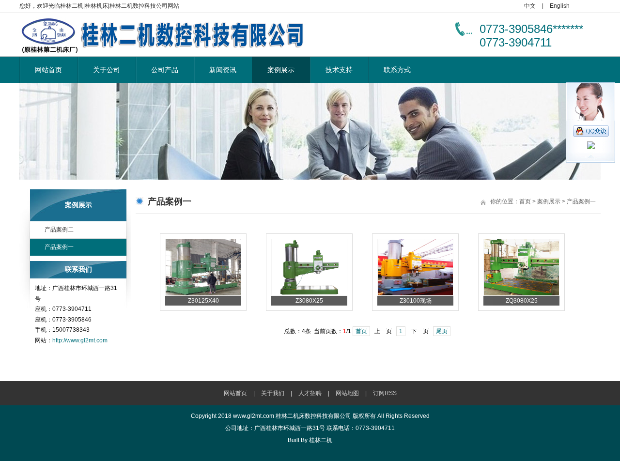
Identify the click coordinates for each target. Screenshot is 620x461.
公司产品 (164, 70)
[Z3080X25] (309, 294)
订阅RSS (385, 393)
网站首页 (48, 70)
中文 (530, 5)
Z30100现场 (416, 300)
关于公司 (106, 70)
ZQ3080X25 (522, 300)
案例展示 (280, 70)
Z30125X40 (203, 300)
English (560, 5)
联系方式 (397, 70)
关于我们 (272, 393)
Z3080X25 (309, 300)
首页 (525, 201)
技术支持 (339, 70)
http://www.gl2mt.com (80, 340)
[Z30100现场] (415, 294)
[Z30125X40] (203, 294)
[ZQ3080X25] (521, 294)
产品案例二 (59, 229)
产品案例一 (59, 247)
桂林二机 (320, 440)
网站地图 (347, 393)
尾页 (442, 331)
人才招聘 (310, 393)
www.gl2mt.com (253, 416)
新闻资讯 (222, 70)
